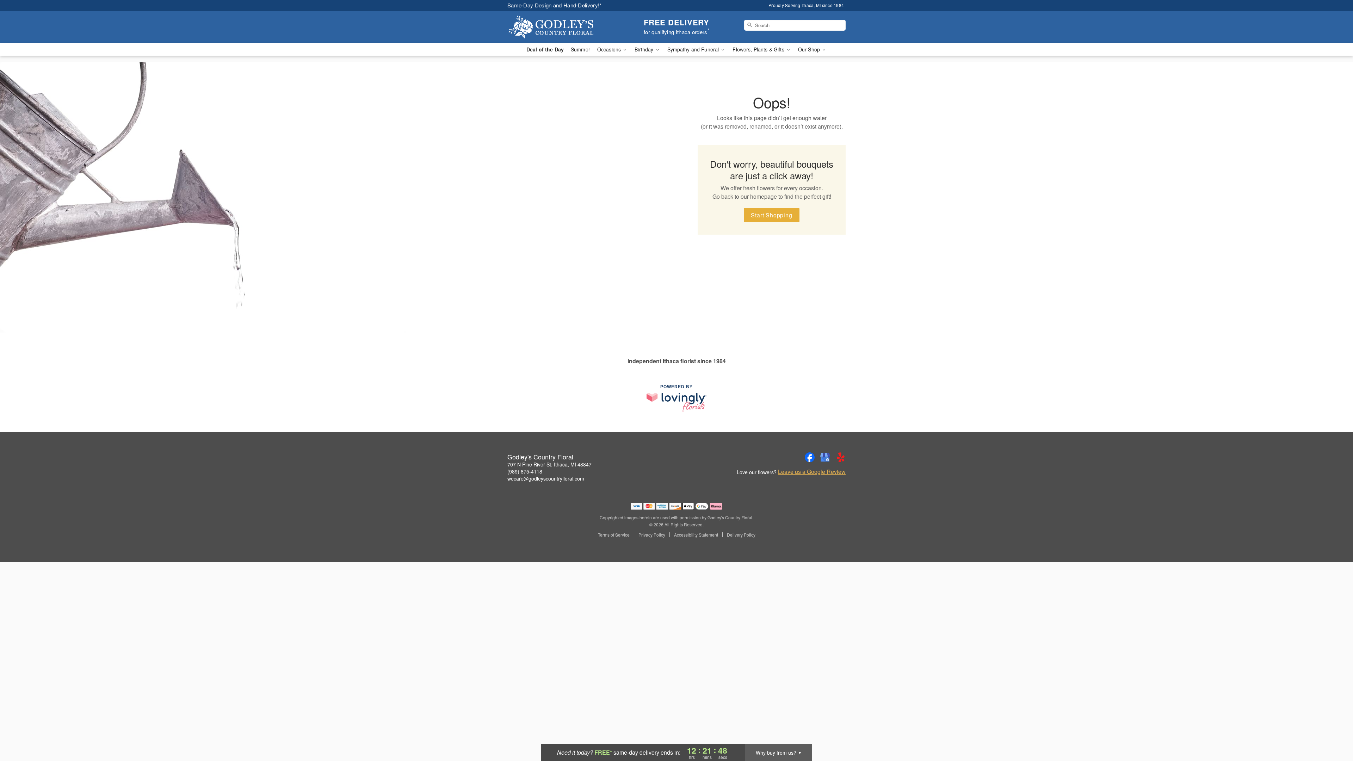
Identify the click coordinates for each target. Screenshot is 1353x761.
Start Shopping (771, 215)
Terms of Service (614, 535)
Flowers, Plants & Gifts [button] (759, 49)
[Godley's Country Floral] (558, 27)
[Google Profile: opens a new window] (825, 457)
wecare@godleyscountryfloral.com (545, 478)
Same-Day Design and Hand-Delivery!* (554, 5)
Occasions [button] (609, 49)
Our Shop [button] (809, 49)
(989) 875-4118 (524, 471)
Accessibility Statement (696, 535)
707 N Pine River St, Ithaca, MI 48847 (549, 464)
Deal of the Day (545, 49)
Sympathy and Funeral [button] (694, 49)
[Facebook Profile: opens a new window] (810, 457)
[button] (1334, 731)
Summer (580, 49)
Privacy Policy (651, 535)
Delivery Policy (741, 535)
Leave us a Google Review (812, 472)
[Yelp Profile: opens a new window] (841, 457)
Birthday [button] (645, 49)
